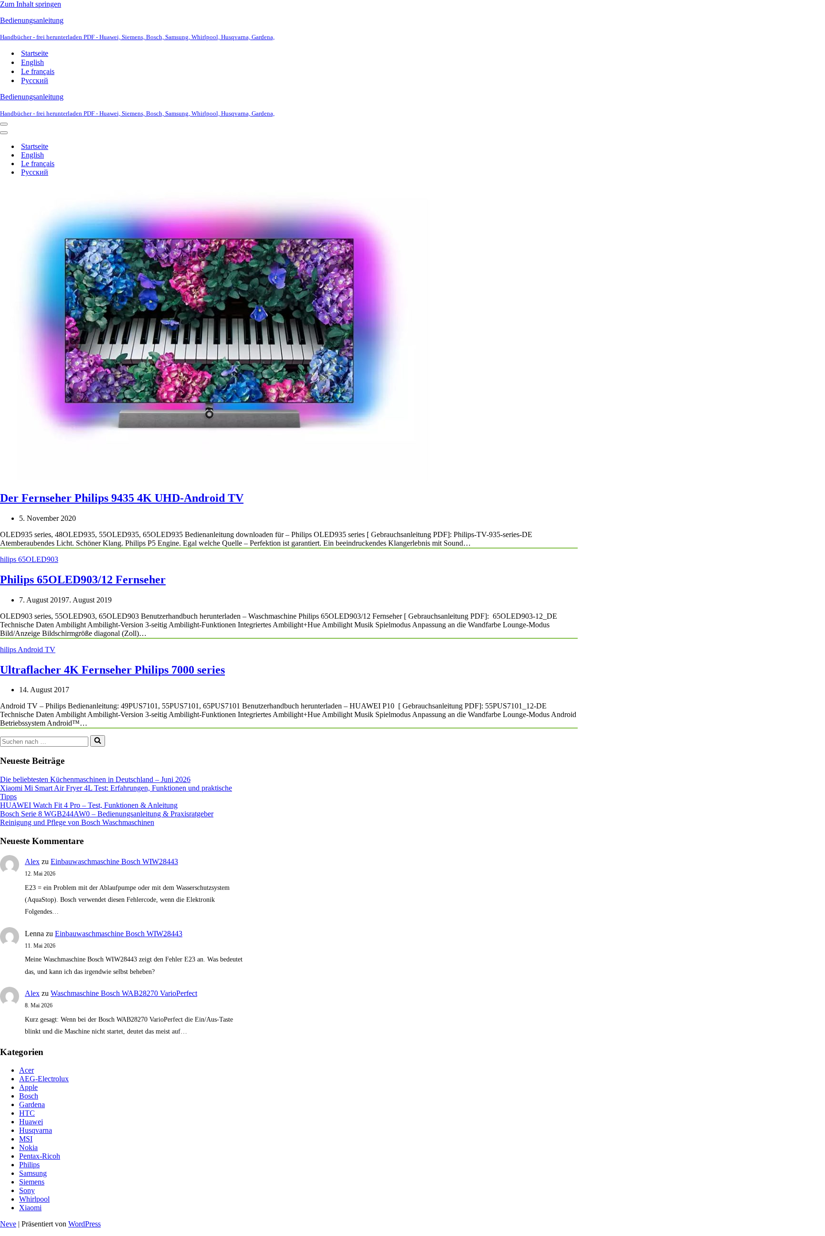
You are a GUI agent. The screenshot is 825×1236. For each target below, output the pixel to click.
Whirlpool (34, 1199)
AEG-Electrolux (44, 1079)
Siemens (31, 1182)
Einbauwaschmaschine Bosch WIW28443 (114, 861)
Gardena (32, 1104)
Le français (37, 71)
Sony (27, 1190)
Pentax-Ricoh (39, 1156)
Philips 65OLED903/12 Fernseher (83, 579)
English (32, 62)
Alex (32, 861)
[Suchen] (97, 741)
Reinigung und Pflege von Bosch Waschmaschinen (77, 822)
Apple (28, 1087)
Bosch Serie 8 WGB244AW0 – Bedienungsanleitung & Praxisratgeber (106, 814)
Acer (26, 1070)
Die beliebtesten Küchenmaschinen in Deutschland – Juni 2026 (95, 779)
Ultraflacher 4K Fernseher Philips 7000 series (112, 670)
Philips (29, 1165)
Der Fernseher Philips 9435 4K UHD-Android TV (121, 498)
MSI (25, 1139)
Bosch (28, 1096)
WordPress (84, 1224)
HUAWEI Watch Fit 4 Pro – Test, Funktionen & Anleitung (89, 805)
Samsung (33, 1173)
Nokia (28, 1147)
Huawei (31, 1122)
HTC (27, 1113)
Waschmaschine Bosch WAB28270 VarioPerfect (124, 993)
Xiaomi (30, 1208)
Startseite (34, 53)
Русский (34, 80)
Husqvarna (35, 1130)
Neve (8, 1224)
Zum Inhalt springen (30, 4)
